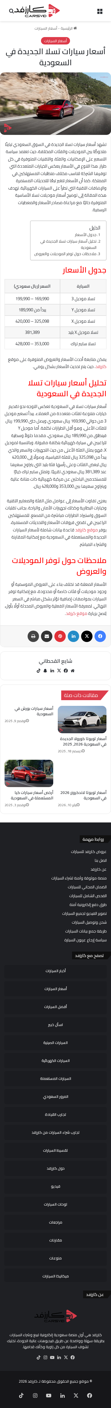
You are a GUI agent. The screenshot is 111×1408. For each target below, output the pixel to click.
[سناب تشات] (45, 670)
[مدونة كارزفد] (37, 10)
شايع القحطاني (55, 661)
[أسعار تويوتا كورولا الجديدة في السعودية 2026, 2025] (82, 719)
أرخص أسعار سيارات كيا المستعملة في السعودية (32, 795)
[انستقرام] (45, 1357)
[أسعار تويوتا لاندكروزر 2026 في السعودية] (82, 773)
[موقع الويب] (72, 670)
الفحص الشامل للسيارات (88, 895)
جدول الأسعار (85, 235)
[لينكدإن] (52, 670)
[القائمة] (99, 12)
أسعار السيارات (45, 28)
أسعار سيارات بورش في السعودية (34, 711)
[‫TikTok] (38, 670)
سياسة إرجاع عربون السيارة (85, 940)
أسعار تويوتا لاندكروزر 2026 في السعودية (83, 795)
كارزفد (100, 366)
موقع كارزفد (86, 530)
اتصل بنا (101, 860)
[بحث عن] (11, 12)
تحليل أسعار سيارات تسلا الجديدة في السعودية (68, 244)
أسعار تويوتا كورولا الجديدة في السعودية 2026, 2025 (83, 741)
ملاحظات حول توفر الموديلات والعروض (65, 254)
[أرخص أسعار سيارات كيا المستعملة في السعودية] (29, 773)
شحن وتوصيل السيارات (89, 922)
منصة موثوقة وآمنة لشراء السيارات (79, 878)
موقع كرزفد (76, 613)
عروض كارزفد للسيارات (89, 851)
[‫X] (59, 670)
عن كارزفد (99, 869)
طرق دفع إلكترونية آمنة (88, 904)
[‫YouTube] (52, 1357)
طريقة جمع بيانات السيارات (86, 931)
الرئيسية (67, 28)
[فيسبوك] (65, 670)
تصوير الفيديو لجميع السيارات (84, 913)
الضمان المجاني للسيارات (87, 887)
